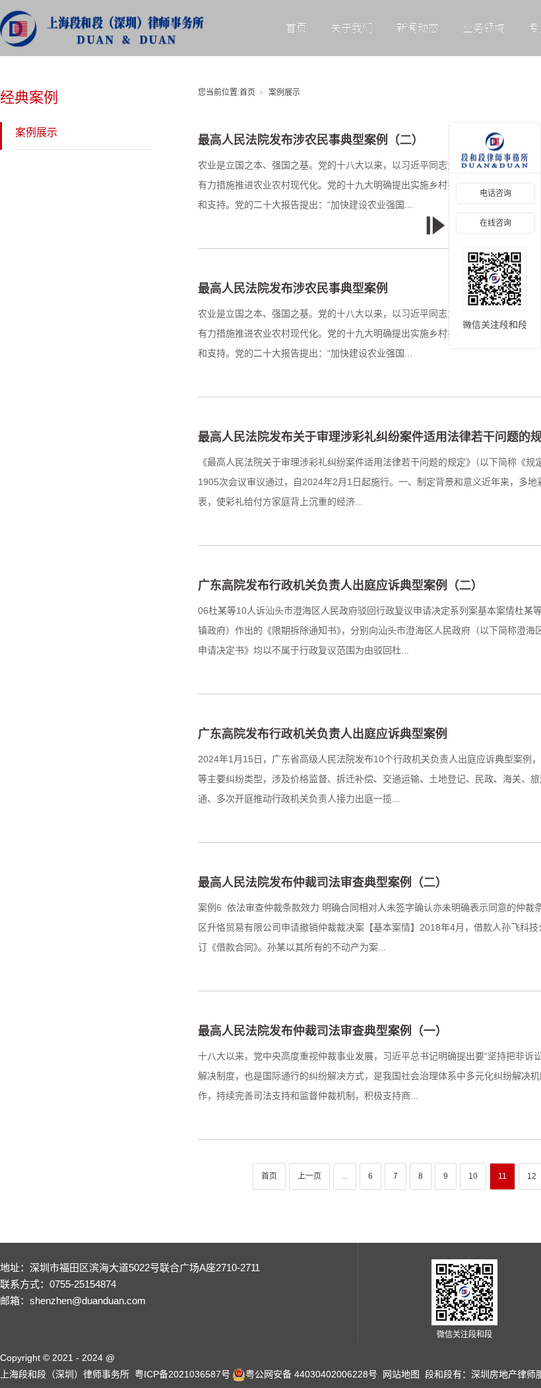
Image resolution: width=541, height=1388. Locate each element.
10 (473, 1176)
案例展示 (36, 132)
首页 (296, 28)
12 (531, 1176)
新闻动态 (418, 28)
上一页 (309, 1176)
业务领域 (483, 28)
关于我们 (352, 28)
